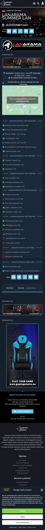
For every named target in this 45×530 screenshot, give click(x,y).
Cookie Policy (13, 527)
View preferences (22, 522)
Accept (22, 511)
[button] (42, 490)
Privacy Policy (22, 527)
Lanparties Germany (13, 10)
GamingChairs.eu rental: (15, 238)
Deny (22, 517)
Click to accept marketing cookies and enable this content (23, 100)
